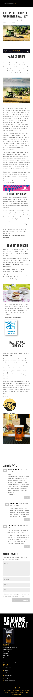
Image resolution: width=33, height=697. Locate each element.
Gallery (6, 673)
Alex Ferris (11, 525)
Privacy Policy (8, 678)
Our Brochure (8, 675)
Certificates (7, 668)
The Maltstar (8, 20)
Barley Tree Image (9, 681)
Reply (26, 497)
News (6, 670)
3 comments (11, 22)
